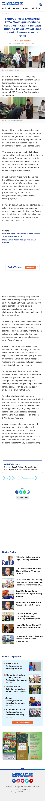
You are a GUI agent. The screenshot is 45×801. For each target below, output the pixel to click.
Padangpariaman (28, 478)
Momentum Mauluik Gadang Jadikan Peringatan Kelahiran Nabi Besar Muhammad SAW (15, 677)
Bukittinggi (36, 8)
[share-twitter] (20, 492)
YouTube (32, 784)
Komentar (23, 498)
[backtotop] (22, 770)
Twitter (28, 784)
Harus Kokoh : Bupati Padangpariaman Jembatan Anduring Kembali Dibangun (15, 712)
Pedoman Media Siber (22, 789)
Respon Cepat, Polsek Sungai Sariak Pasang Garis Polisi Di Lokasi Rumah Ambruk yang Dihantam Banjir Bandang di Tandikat (22, 468)
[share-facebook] (16, 492)
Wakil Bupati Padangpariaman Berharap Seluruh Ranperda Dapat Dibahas (14, 666)
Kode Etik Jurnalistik (31, 787)
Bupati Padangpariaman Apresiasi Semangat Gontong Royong (15, 700)
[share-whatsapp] (24, 492)
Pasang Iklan (18, 787)
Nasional (6, 8)
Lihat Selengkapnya (22, 722)
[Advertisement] (22, 524)
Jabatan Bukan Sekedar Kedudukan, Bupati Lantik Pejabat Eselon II (16, 689)
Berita (6, 478)
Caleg (15, 478)
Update (31, 267)
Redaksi (9, 787)
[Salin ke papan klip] (28, 492)
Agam (25, 8)
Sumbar (16, 8)
